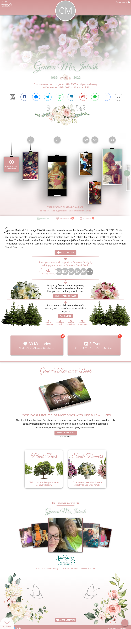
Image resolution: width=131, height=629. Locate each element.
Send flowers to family (65, 296)
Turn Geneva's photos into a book (65, 207)
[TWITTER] (48, 97)
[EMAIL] (83, 97)
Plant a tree (65, 316)
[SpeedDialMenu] (124, 622)
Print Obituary (67, 253)
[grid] (65, 175)
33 (63, 336)
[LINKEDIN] (71, 97)
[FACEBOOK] (24, 97)
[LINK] (118, 97)
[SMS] (95, 97)
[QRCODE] (12, 97)
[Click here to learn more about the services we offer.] (65, 560)
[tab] (44, 218)
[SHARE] (107, 97)
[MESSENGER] (36, 97)
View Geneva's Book (66, 433)
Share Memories (67, 620)
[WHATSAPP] (59, 97)
